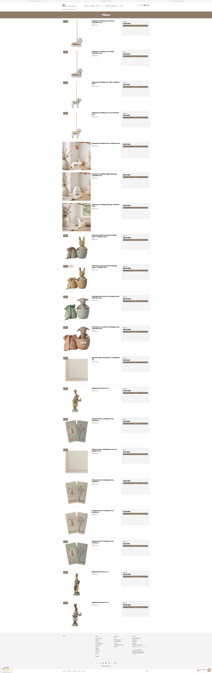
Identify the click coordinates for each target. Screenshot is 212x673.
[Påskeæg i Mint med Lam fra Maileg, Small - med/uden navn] (76, 309)
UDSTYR (97, 6)
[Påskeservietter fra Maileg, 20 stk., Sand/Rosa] (76, 523)
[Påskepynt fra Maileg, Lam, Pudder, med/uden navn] (76, 64)
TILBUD (121, 6)
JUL (118, 6)
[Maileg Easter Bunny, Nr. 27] (76, 401)
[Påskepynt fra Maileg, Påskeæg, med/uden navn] (76, 217)
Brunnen (97, 653)
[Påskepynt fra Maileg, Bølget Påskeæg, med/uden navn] (76, 186)
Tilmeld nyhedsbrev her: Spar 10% (35, 1)
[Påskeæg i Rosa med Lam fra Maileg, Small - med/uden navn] (76, 339)
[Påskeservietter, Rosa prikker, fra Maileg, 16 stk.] (76, 370)
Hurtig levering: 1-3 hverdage (105, 1)
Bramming (98, 651)
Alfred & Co (98, 641)
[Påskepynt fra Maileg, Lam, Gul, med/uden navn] (76, 125)
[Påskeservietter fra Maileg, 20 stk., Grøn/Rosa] (76, 431)
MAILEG (102, 6)
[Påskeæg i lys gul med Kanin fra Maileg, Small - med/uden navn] (76, 278)
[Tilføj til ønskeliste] (144, 5)
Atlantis (97, 646)
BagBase (97, 648)
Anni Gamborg (98, 645)
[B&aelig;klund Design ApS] (69, 5)
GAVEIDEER (92, 6)
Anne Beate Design (99, 643)
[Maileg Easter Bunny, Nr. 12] (76, 584)
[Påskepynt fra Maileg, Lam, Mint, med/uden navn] (76, 95)
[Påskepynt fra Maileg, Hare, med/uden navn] (76, 156)
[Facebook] (64, 636)
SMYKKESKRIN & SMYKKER (110, 6)
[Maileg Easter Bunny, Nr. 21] (76, 615)
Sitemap (134, 654)
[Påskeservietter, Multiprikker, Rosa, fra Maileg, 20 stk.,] (76, 462)
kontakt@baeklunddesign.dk (140, 646)
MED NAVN (86, 6)
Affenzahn (98, 639)
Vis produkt (135, 25)
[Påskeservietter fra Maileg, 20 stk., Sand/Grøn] (76, 492)
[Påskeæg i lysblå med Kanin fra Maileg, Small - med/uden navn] (76, 248)
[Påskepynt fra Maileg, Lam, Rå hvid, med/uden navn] (76, 33)
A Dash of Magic (99, 638)
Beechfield (98, 650)
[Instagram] (66, 636)
